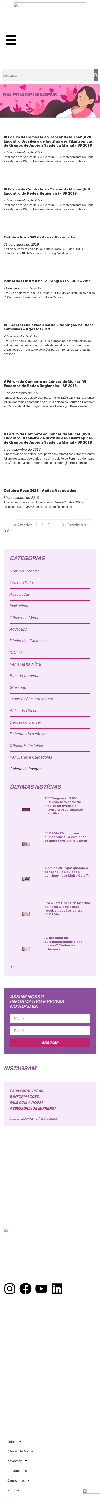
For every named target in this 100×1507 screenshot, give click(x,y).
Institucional (20, 606)
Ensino (10, 1338)
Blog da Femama (24, 676)
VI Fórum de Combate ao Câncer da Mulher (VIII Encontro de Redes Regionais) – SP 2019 (47, 191)
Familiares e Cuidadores (31, 757)
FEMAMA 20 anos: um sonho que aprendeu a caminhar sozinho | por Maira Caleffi (67, 836)
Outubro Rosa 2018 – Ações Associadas (40, 490)
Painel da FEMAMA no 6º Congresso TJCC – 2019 (47, 281)
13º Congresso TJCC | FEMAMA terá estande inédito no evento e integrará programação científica (63, 805)
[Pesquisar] (96, 75)
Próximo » (77, 525)
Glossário (18, 687)
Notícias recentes (25, 571)
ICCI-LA (17, 652)
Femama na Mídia (25, 664)
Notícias (13, 1490)
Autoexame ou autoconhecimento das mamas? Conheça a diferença (63, 943)
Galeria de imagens (26, 769)
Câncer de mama (18, 1328)
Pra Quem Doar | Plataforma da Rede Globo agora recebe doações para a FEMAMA (67, 908)
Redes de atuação (20, 1323)
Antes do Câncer (24, 711)
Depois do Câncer (25, 722)
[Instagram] (10, 1289)
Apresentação (17, 1317)
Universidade (17, 1471)
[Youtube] (41, 1289)
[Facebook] (25, 1289)
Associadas (20, 594)
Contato (13, 1500)
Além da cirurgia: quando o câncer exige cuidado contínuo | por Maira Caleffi (66, 871)
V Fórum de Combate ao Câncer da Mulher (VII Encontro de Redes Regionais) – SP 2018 (46, 384)
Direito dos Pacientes (28, 641)
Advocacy (18, 629)
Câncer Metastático (26, 746)
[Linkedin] (57, 1289)
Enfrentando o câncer (28, 734)
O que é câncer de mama (31, 699)
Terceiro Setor (22, 583)
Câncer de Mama (24, 618)
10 (62, 525)
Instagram (20, 1068)
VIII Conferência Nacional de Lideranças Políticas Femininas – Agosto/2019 (49, 327)
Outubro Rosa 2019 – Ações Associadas (40, 237)
